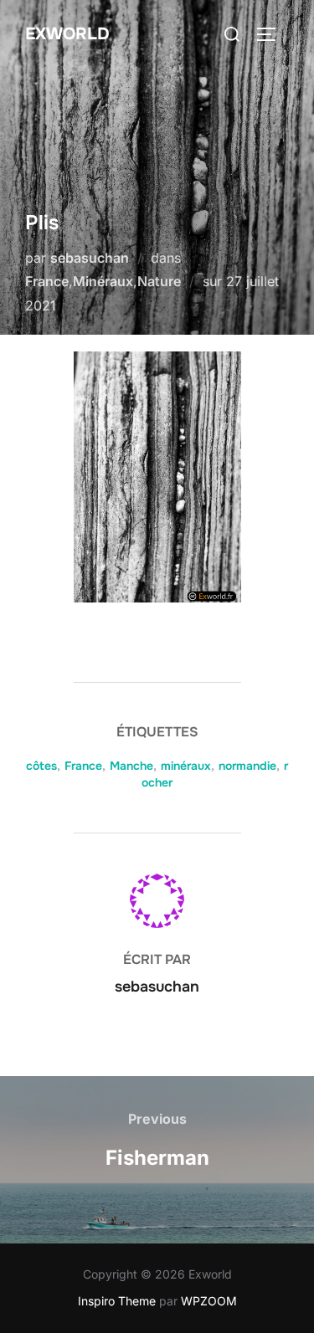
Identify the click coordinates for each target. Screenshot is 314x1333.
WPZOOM (209, 1301)
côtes (41, 765)
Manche (131, 765)
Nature (159, 281)
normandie (247, 765)
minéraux (186, 765)
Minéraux (103, 281)
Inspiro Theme (117, 1301)
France (47, 281)
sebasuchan (89, 257)
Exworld (67, 33)
